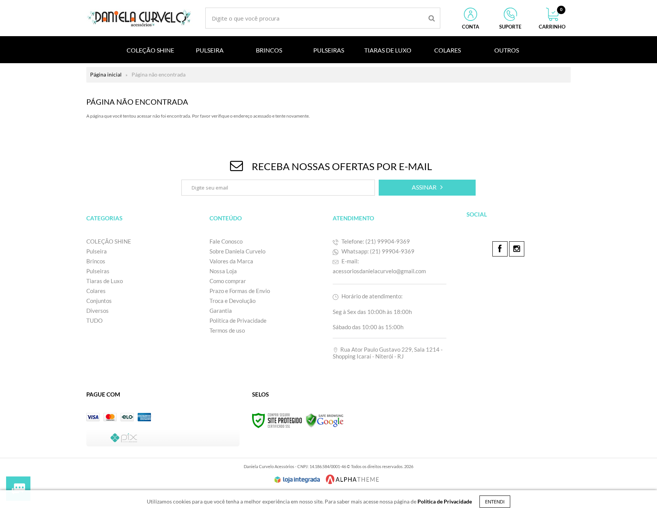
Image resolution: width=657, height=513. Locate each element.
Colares (96, 290)
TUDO (94, 320)
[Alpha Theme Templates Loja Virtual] (352, 479)
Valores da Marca (231, 261)
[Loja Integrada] (297, 479)
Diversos (97, 310)
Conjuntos (99, 300)
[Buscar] (431, 18)
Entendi (495, 501)
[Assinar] (427, 188)
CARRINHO (552, 19)
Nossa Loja (223, 271)
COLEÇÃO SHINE (108, 241)
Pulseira (96, 251)
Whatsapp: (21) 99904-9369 (377, 251)
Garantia (220, 310)
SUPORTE (510, 27)
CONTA (470, 27)
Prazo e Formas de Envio (239, 290)
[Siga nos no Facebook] (500, 248)
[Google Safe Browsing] (325, 420)
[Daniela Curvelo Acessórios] (139, 18)
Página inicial (106, 74)
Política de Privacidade (238, 320)
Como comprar (227, 280)
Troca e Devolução (233, 300)
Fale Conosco (226, 241)
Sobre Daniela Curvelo (237, 251)
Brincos (95, 261)
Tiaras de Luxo (104, 280)
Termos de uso (227, 330)
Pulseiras (98, 271)
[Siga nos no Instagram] (516, 248)
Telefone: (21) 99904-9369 (375, 241)
